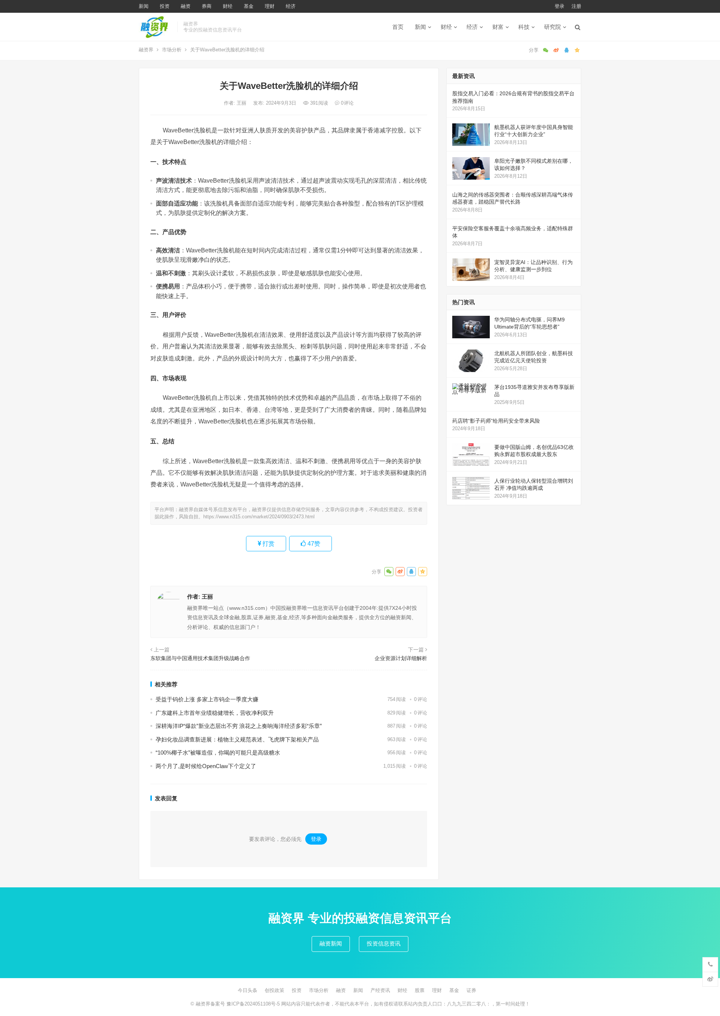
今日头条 (247, 990)
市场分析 (172, 50)
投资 (165, 6)
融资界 (146, 50)
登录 (559, 6)
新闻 (143, 6)
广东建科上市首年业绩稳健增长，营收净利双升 (215, 713)
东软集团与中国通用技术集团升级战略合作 (200, 658)
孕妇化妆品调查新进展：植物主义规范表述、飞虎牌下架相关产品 (237, 739)
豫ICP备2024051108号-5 (253, 1004)
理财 (269, 6)
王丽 (242, 103)
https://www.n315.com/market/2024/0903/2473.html (259, 516)
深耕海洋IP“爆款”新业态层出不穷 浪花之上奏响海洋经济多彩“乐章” (239, 726)
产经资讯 (380, 990)
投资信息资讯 (383, 943)
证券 (471, 990)
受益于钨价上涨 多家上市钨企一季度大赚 (207, 699)
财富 (498, 27)
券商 (207, 6)
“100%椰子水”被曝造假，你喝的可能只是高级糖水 (218, 752)
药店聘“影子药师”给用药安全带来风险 (496, 421)
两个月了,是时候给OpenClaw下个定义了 (206, 766)
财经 (227, 6)
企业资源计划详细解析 (401, 658)
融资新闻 (331, 943)
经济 (291, 6)
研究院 (552, 27)
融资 (185, 6)
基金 (249, 6)
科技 (524, 27)
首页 (398, 27)
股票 (419, 990)
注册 (576, 6)
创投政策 (274, 990)
